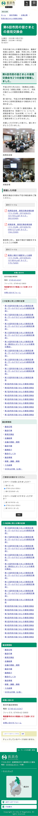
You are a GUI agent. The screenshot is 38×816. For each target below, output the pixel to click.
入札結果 (8, 465)
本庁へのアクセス (12, 802)
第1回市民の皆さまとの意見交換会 (19, 415)
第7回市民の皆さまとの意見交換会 (19, 392)
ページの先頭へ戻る (28, 750)
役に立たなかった (12, 491)
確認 (19, 515)
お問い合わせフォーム (12, 292)
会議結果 (8, 438)
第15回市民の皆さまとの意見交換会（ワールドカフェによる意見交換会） (20, 335)
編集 (23, 733)
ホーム (3, 15)
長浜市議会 (13, 15)
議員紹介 (8, 450)
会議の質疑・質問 (12, 442)
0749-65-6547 (15, 280)
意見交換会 (9, 434)
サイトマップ (8, 771)
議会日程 (8, 427)
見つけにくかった (12, 508)
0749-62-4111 (12, 764)
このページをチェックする (11, 733)
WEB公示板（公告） (13, 469)
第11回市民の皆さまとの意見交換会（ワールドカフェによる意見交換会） (20, 371)
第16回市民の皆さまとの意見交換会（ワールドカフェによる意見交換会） (20, 326)
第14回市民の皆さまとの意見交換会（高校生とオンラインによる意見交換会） (20, 344)
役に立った (10, 485)
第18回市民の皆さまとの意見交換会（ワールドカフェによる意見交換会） (20, 308)
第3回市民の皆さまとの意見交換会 (19, 407)
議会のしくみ (10, 453)
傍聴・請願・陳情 (12, 461)
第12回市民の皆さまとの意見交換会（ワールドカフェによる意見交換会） (20, 362)
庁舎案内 (8, 807)
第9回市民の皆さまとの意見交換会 (19, 384)
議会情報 (8, 457)
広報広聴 (24, 15)
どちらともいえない (13, 488)
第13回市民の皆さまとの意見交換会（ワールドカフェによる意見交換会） (20, 353)
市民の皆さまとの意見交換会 (11, 18)
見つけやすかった (12, 502)
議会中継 (8, 446)
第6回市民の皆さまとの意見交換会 (19, 395)
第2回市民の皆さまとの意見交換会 (19, 411)
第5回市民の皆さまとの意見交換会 (19, 399)
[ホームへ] (8, 4)
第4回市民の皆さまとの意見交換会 (19, 403)
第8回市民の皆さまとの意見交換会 (19, 388)
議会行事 (8, 430)
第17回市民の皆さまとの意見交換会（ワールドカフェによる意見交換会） (20, 317)
